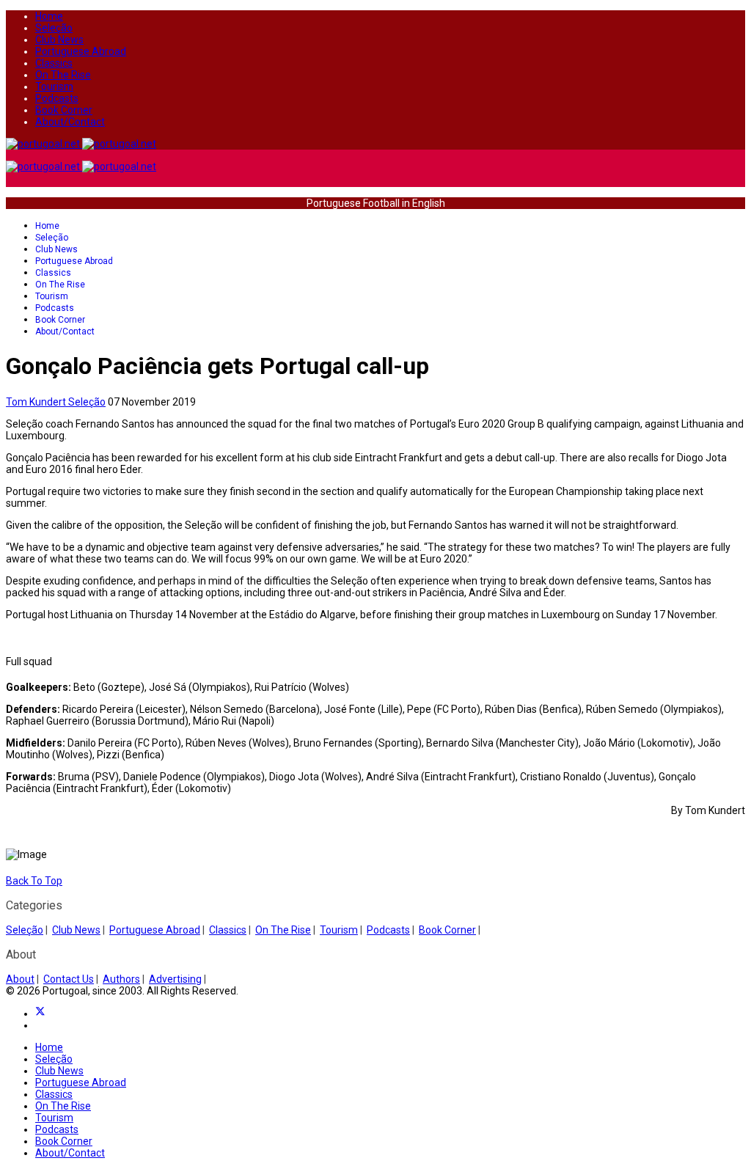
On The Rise (63, 75)
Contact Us (68, 979)
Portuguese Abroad (80, 51)
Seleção (54, 28)
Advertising (175, 979)
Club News (59, 39)
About (20, 979)
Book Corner (63, 110)
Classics (54, 63)
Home (49, 16)
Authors (121, 979)
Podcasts (56, 98)
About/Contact (70, 122)
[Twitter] (40, 1013)
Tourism (54, 86)
